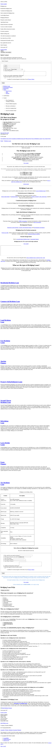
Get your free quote (5, 132)
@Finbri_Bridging (9, 730)
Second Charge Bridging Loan (6, 401)
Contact (5, 98)
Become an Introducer (10, 106)
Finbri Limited (4, 3)
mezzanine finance (35, 239)
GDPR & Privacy (7, 739)
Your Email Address (8, 559)
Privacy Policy (31, 79)
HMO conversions (23, 221)
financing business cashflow (34, 234)
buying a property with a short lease (39, 196)
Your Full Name (7, 558)
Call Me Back (6, 95)
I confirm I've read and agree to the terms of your (20, 79)
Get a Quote (45, 138)
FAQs (49, 138)
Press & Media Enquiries (11, 103)
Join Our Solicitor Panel (11, 110)
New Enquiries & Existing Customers (10, 101)
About (4, 89)
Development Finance (8, 87)
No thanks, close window (6, 52)
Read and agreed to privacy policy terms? (13, 76)
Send (3, 82)
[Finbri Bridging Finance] (6, 708)
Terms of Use (6, 740)
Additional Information (11, 565)
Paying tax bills (5, 232)
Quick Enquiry (4, 45)
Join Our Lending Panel (11, 108)
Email (5, 68)
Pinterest (19, 730)
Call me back (26, 184)
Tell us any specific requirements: (13, 75)
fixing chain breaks (5, 196)
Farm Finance (3, 463)
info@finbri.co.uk (4, 723)
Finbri (2, 141)
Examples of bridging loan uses (18, 138)
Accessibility (6, 738)
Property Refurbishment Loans (11, 382)
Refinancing (5, 88)
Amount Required (8, 70)
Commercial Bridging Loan (10, 301)
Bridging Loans (6, 86)
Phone (5, 66)
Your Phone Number (8, 561)
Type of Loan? (7, 69)
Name (5, 65)
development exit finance (39, 227)
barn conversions (37, 222)
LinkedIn (2, 730)
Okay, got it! (3, 746)
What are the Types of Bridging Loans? (33, 138)
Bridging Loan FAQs (5, 590)
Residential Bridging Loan (10, 283)
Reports (7, 93)
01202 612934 (4, 49)
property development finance (25, 227)
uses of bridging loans (41, 190)
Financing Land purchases (12, 227)
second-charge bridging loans (23, 239)
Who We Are (9, 91)
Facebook (15, 730)
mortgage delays (14, 196)
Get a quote (26, 163)
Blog (7, 92)
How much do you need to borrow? (12, 555)
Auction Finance (3, 362)
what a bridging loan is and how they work (35, 257)
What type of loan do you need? (11, 556)
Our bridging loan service (6, 138)
